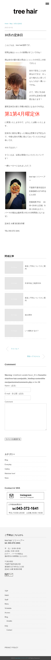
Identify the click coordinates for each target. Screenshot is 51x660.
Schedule (8, 608)
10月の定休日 (18, 23)
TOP (6, 591)
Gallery (7, 469)
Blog (6, 460)
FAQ (6, 626)
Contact (9, 630)
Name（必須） (11, 386)
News (7, 478)
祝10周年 (28, 315)
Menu (7, 604)
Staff (6, 600)
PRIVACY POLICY (11, 648)
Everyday (8, 464)
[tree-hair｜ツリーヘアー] (25, 10)
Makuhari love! (10, 473)
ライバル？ (15, 349)
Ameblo (9, 621)
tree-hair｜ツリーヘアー (22, 658)
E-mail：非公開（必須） (15, 394)
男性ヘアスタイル (33, 356)
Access (7, 613)
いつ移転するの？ (32, 331)
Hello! (7, 595)
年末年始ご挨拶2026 (33, 283)
